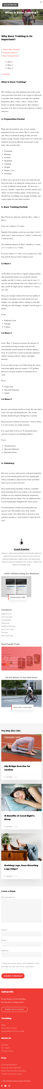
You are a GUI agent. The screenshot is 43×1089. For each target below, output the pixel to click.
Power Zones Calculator (11, 1074)
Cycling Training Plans (11, 1068)
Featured (5, 623)
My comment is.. (8, 897)
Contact (4, 1045)
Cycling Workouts (9, 1065)
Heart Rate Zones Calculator (13, 1071)
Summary (6, 74)
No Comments (28, 18)
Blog (3, 1025)
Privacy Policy (7, 1051)
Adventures (6, 614)
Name (4, 930)
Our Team (5, 1048)
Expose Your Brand (24, 1081)
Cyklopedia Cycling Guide (12, 1031)
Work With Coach (9, 1028)
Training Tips (7, 636)
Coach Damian (15, 18)
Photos (4, 632)
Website (5, 951)
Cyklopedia (6, 620)
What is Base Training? (11, 49)
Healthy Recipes (8, 626)
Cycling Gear (7, 617)
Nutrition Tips (7, 629)
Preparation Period (10, 52)
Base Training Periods (11, 56)
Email (4, 940)
